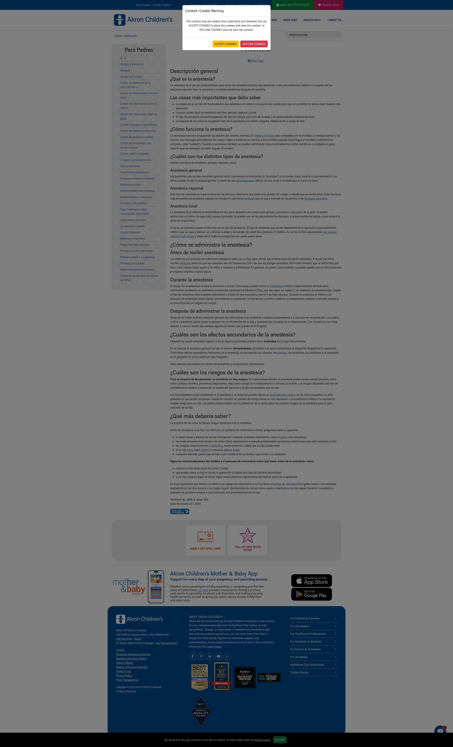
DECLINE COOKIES (254, 44)
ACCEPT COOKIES (226, 44)
